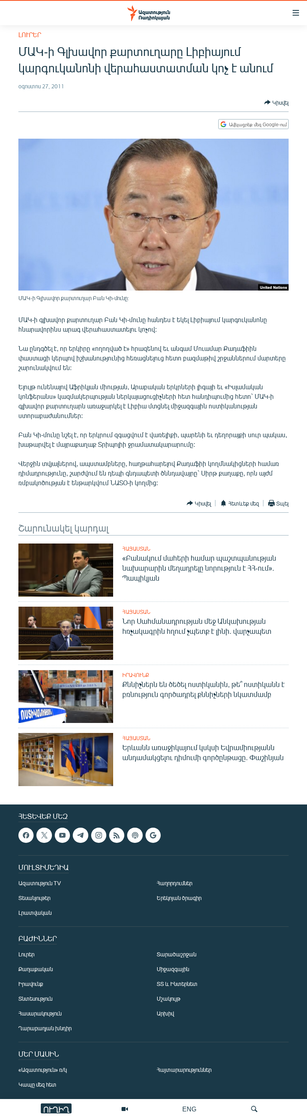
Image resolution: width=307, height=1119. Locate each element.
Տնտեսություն (35, 999)
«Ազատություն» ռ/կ (42, 1070)
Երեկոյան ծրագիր (179, 898)
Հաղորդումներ (174, 883)
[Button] (276, 102)
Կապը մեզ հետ (37, 1084)
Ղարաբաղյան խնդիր (45, 1028)
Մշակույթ (168, 999)
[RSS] (116, 835)
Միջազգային (173, 969)
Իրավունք (135, 675)
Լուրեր (29, 34)
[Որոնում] (254, 1109)
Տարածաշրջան (176, 954)
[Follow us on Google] (153, 835)
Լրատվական (35, 913)
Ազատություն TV (39, 883)
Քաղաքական (35, 969)
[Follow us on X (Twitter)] (44, 835)
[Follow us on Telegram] (80, 835)
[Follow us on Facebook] (26, 835)
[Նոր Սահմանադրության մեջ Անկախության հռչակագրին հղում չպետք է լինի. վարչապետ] (65, 633)
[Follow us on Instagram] (98, 835)
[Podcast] (134, 835)
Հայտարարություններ (184, 1070)
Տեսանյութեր (34, 898)
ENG (189, 1109)
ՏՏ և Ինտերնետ (177, 984)
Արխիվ (165, 1013)
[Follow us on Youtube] (62, 835)
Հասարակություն (40, 1013)
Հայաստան (136, 549)
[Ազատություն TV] (125, 1109)
